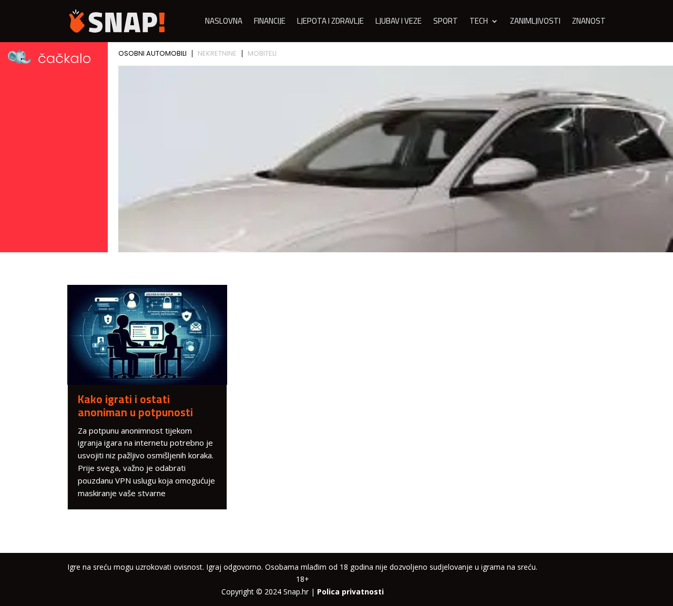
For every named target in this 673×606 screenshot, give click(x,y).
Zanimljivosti (535, 22)
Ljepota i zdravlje (330, 22)
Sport (445, 22)
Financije (269, 22)
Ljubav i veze (398, 22)
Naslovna (223, 22)
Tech (479, 22)
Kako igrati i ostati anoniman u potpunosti (135, 406)
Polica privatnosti (350, 592)
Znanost (589, 22)
